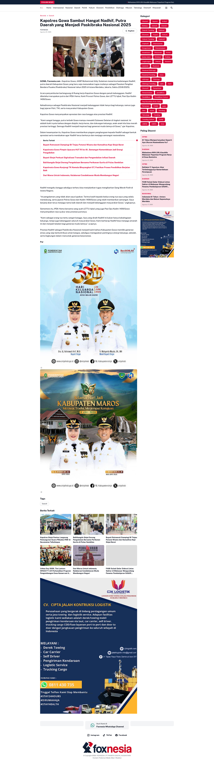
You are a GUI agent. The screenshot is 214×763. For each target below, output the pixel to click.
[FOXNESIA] (41, 7)
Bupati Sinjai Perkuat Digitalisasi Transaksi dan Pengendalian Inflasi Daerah (79, 157)
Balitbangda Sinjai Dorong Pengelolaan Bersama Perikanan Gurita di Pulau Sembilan (83, 162)
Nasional (69, 8)
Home (48, 8)
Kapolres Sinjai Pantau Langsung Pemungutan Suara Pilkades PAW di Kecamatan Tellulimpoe (55, 539)
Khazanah (157, 8)
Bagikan (131, 31)
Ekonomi (100, 8)
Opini (144, 137)
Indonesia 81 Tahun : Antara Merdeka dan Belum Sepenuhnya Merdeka (156, 199)
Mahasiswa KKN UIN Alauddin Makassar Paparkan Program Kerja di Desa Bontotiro (133, 2)
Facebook (123, 735)
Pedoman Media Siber (107, 758)
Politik (84, 8)
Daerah (77, 8)
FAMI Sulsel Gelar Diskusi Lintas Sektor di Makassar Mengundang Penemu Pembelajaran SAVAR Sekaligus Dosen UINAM (120, 570)
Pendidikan (109, 8)
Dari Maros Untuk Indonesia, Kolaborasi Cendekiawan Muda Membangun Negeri (81, 175)
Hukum (92, 8)
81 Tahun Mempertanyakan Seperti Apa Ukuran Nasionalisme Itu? (157, 141)
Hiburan (129, 8)
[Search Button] (171, 8)
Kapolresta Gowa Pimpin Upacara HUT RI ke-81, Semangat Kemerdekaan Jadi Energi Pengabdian (83, 151)
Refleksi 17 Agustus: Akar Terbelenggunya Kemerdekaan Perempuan (155, 169)
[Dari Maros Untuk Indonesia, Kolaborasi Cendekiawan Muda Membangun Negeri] (88, 555)
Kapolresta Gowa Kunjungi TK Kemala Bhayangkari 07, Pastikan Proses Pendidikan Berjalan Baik (86, 169)
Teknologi (138, 8)
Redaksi (118, 758)
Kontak (95, 758)
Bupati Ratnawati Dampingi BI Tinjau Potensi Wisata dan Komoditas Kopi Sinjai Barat (83, 145)
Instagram (95, 735)
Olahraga (120, 8)
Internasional (58, 8)
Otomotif (147, 8)
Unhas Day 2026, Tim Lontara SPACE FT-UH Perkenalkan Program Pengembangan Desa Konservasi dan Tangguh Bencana (55, 570)
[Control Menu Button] (166, 8)
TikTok (109, 735)
